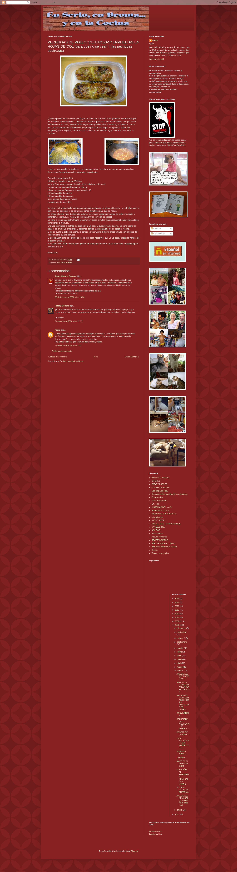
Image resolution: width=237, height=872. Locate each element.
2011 (177, 614)
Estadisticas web (155, 831)
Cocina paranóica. (160, 491)
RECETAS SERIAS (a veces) (164, 547)
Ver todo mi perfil (156, 59)
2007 (177, 814)
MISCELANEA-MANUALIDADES (166, 524)
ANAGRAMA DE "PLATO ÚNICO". (183, 676)
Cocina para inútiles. (161, 487)
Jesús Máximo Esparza (65, 276)
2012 (177, 610)
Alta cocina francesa (160, 477)
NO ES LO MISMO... (182, 752)
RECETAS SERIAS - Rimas (163, 543)
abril (179, 663)
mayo (179, 659)
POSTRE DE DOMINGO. (183, 733)
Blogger (134, 851)
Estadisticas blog (155, 834)
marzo (180, 667)
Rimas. (155, 550)
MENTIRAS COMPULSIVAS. (164, 514)
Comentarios (159, 234)
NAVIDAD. (156, 530)
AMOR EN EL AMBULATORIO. (182, 763)
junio (179, 656)
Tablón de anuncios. (160, 553)
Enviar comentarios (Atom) (71, 361)
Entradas (157, 229)
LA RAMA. (181, 758)
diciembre (181, 628)
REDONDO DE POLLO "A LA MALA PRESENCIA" (183, 687)
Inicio (96, 357)
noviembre (181, 632)
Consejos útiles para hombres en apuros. (170, 494)
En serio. (155, 504)
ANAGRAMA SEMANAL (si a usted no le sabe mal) (182, 800)
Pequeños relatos (159, 537)
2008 (177, 625)
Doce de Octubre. (159, 501)
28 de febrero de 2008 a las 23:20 (69, 297)
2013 (177, 606)
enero (180, 810)
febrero (180, 671)
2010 (177, 617)
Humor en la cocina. (160, 510)
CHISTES (156, 481)
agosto (180, 648)
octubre (180, 638)
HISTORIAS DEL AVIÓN (162, 507)
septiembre (182, 642)
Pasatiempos (157, 533)
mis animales (157, 517)
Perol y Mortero (62, 306)
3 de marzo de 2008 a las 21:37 (69, 321)
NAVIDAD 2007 (158, 527)
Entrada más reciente (57, 357)
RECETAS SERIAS (64, 262)
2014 (177, 602)
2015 (177, 598)
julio (179, 652)
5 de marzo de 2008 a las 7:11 (68, 345)
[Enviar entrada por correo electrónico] (78, 260)
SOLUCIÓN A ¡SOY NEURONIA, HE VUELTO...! (183, 724)
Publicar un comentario (62, 351)
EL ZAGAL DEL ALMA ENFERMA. (183, 789)
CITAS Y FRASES (159, 484)
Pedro (57, 330)
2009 (177, 621)
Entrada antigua (132, 357)
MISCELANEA (158, 520)
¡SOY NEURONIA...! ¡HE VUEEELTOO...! (183, 743)
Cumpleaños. (157, 497)
